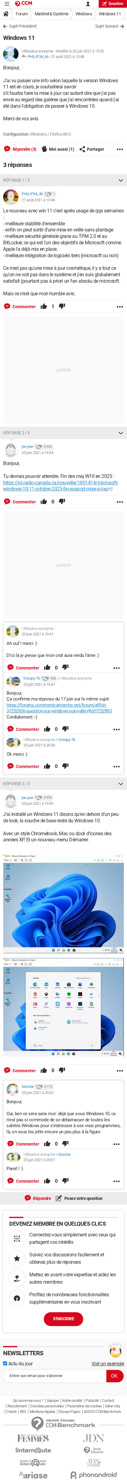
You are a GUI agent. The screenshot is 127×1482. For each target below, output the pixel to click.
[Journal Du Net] (93, 1438)
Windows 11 (110, 13)
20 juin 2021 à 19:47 (39, 684)
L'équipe (53, 1401)
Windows (84, 13)
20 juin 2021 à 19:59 (37, 803)
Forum (22, 13)
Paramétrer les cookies (84, 1406)
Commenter (24, 306)
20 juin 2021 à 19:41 (37, 634)
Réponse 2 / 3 (16, 432)
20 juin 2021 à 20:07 (39, 1160)
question (116, 4)
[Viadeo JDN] (93, 1463)
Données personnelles (46, 1406)
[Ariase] (33, 1475)
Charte (11, 1412)
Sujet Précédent (23, 26)
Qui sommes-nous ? (28, 1401)
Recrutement (17, 1406)
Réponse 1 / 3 (16, 180)
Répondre (41, 1198)
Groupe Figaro (69, 1412)
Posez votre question (83, 1198)
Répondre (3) (24, 149)
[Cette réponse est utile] (44, 307)
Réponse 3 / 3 (16, 783)
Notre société (72, 1401)
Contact (108, 1401)
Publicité (92, 1401)
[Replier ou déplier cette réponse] (121, 180)
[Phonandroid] (93, 1475)
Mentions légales (42, 1412)
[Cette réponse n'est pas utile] (62, 307)
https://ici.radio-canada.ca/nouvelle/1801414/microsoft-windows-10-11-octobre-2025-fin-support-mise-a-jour (60, 486)
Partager (95, 149)
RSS (23, 1412)
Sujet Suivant (106, 26)
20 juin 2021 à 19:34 (37, 452)
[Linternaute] (33, 1450)
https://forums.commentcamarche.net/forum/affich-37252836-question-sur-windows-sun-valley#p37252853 (59, 708)
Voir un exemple (108, 1364)
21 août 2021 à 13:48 (67, 56)
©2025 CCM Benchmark (102, 1412)
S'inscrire (63, 1318)
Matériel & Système (51, 13)
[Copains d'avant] (33, 1463)
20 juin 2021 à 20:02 (37, 1092)
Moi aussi (61, 149)
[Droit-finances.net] (93, 1450)
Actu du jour (20, 1364)
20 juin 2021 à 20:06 (39, 745)
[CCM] (23, 4)
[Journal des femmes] (33, 1438)
